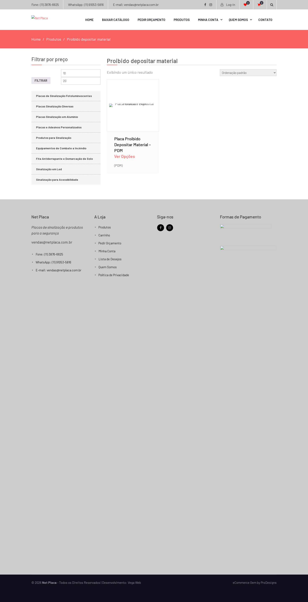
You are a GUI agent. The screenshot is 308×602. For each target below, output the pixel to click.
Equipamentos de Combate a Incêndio (61, 148)
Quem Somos (238, 20)
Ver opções (133, 99)
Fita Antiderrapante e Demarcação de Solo (64, 158)
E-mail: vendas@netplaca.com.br (136, 4)
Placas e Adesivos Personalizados (59, 127)
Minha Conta (208, 20)
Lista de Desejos (110, 259)
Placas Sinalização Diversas (54, 106)
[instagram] (169, 227)
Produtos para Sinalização (53, 137)
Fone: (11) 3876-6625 (45, 4)
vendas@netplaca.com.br (51, 242)
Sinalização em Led (49, 169)
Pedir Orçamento (151, 20)
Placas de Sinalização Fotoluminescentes (64, 96)
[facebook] (160, 227)
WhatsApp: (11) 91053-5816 (86, 4)
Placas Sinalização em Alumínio (57, 117)
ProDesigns (269, 582)
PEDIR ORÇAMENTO (133, 110)
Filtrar (41, 80)
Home (89, 20)
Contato (265, 20)
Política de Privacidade (113, 275)
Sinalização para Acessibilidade (57, 179)
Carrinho (104, 235)
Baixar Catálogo (115, 20)
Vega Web (134, 582)
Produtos (182, 20)
